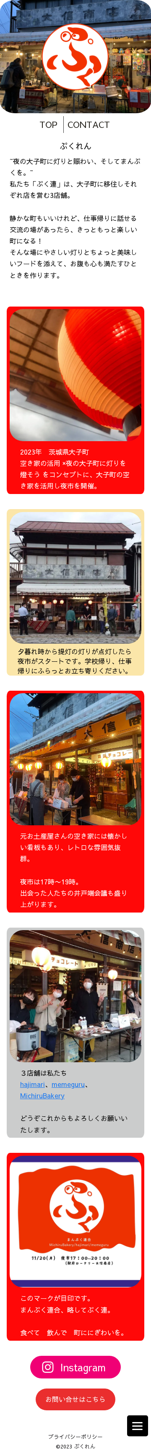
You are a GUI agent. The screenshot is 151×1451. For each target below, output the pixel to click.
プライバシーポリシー (75, 1436)
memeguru (68, 1084)
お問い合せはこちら (75, 1399)
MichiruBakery (42, 1095)
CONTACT (89, 124)
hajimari (32, 1084)
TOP (48, 124)
